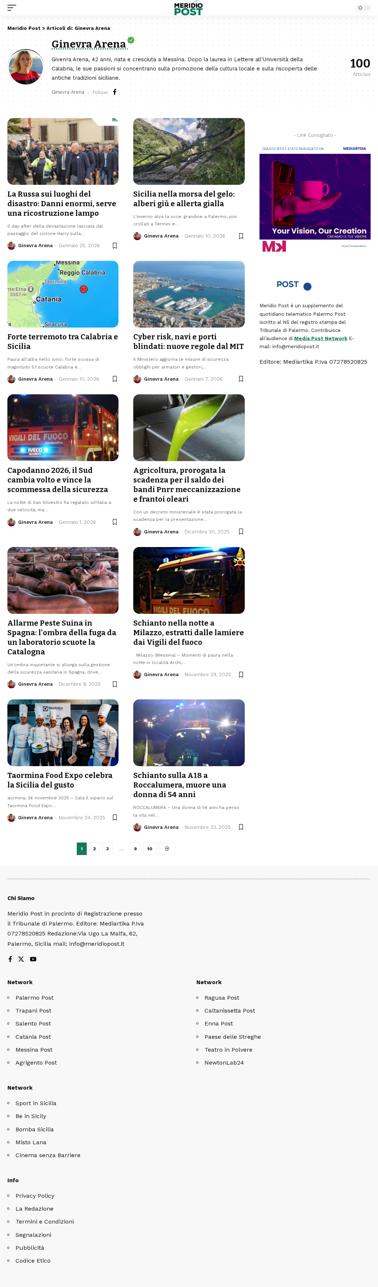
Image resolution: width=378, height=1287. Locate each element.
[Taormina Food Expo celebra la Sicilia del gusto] (62, 732)
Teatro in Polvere (228, 1049)
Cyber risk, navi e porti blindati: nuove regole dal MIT (188, 341)
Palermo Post (35, 997)
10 (149, 848)
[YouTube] (33, 959)
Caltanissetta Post (230, 1010)
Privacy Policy (35, 1195)
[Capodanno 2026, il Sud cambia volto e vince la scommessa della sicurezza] (62, 427)
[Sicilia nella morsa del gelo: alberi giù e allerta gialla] (188, 151)
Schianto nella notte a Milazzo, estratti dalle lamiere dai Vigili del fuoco (188, 633)
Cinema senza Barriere (48, 1155)
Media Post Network (320, 338)
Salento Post (33, 1023)
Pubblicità (30, 1247)
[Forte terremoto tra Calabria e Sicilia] (62, 294)
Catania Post (33, 1036)
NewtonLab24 (224, 1062)
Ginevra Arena (35, 245)
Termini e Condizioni (45, 1221)
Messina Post (34, 1049)
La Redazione (35, 1208)
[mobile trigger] (13, 8)
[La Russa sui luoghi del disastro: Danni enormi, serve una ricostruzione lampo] (62, 151)
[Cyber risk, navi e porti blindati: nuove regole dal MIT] (188, 294)
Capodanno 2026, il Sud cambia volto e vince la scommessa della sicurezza (57, 480)
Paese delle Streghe (233, 1036)
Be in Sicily (31, 1116)
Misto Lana (31, 1142)
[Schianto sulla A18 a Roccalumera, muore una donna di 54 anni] (188, 732)
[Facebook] (114, 92)
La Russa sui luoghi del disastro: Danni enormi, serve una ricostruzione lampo (61, 204)
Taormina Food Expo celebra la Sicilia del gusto (60, 780)
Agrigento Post (36, 1062)
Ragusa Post (222, 997)
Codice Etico (33, 1260)
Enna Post (219, 1023)
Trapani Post (33, 1010)
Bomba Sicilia (35, 1129)
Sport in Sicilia (36, 1103)
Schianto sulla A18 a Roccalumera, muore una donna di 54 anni (179, 785)
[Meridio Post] (189, 7)
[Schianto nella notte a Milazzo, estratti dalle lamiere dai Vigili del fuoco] (188, 580)
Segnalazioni (33, 1234)
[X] (21, 959)
